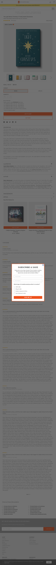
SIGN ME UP (28, 297)
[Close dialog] (43, 265)
